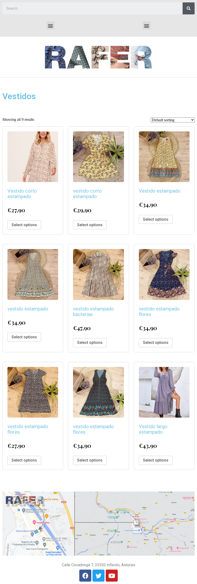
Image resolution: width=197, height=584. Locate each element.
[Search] (189, 8)
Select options (24, 225)
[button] (51, 26)
